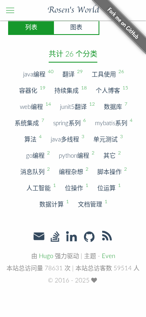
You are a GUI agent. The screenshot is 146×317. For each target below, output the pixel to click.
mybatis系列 (113, 122)
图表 (76, 27)
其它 (111, 154)
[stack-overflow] (55, 237)
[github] (89, 237)
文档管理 (92, 203)
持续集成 (70, 89)
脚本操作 (111, 171)
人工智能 (40, 187)
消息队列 (34, 171)
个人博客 (111, 89)
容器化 (32, 89)
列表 (31, 27)
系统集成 (29, 122)
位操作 (76, 187)
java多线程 (67, 138)
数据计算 (53, 203)
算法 (32, 138)
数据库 (115, 106)
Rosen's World (73, 10)
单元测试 (107, 138)
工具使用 (107, 73)
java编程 (38, 73)
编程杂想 (73, 171)
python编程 (76, 154)
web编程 (35, 106)
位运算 (108, 187)
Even (108, 256)
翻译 (72, 73)
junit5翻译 (77, 106)
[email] (39, 236)
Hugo (46, 256)
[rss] (107, 237)
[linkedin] (71, 237)
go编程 (37, 154)
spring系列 (69, 122)
